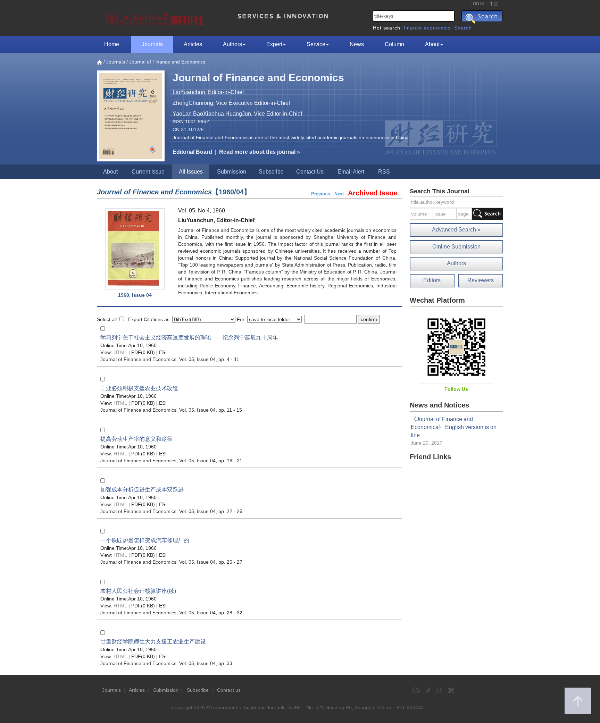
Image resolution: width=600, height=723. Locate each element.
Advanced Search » (456, 230)
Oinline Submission (456, 247)
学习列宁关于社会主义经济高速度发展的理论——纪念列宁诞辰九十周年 (189, 338)
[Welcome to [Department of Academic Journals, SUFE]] (155, 17)
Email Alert (351, 172)
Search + (465, 28)
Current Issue (148, 172)
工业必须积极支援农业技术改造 (139, 388)
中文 (494, 3)
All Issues (191, 172)
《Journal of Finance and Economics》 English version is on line (454, 427)
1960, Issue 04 (135, 295)
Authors (232, 44)
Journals (152, 44)
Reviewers (480, 280)
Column (394, 44)
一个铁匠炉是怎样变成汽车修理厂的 (144, 540)
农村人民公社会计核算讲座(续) (138, 591)
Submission (231, 172)
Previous (320, 193)
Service (316, 44)
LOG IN (477, 3)
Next (339, 193)
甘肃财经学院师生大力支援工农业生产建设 (153, 642)
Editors (432, 280)
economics (437, 28)
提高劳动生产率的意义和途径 (136, 439)
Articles (193, 44)
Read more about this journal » (259, 152)
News (357, 44)
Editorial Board (192, 152)
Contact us (229, 690)
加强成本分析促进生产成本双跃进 (142, 490)
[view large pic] (135, 249)
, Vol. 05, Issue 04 (158, 359)
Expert (274, 44)
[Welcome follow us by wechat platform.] (456, 347)
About (432, 44)
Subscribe (271, 172)
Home (111, 44)
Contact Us (310, 172)
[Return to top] (578, 701)
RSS (384, 172)
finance (413, 28)
